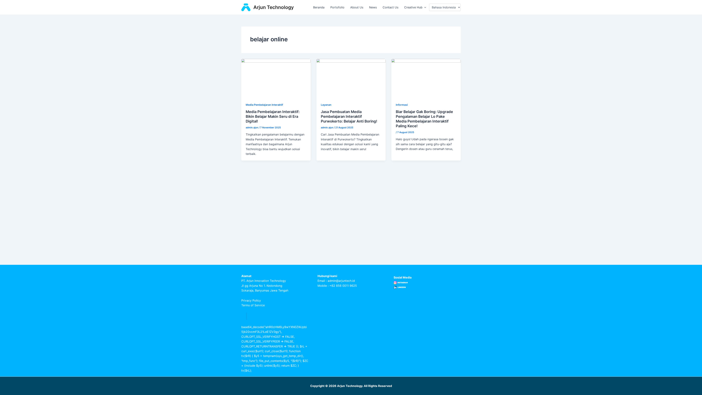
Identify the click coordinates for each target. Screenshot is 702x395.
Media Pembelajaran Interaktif (264, 104)
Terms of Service (253, 305)
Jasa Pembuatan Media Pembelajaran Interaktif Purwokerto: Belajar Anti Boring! (349, 116)
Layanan (326, 104)
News (373, 7)
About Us (356, 7)
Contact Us (390, 7)
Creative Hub (413, 7)
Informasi (402, 104)
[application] (424, 7)
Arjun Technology (273, 7)
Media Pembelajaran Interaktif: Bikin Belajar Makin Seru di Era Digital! (273, 116)
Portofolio (337, 7)
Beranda (318, 7)
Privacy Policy (251, 300)
